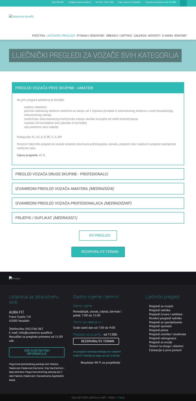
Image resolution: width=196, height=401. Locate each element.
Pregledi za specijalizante (165, 322)
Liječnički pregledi (61, 35)
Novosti (154, 35)
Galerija (140, 35)
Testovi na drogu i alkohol (166, 346)
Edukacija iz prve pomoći (165, 350)
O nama (167, 35)
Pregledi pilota (158, 330)
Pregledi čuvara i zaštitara (165, 314)
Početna (38, 35)
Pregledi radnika (159, 310)
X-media (120, 397)
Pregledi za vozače (161, 306)
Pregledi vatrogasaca (162, 338)
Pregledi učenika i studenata (167, 334)
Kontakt (180, 35)
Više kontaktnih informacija (37, 352)
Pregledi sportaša (160, 326)
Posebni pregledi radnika (165, 318)
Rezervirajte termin (99, 252)
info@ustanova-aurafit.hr (79, 2)
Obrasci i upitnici (119, 35)
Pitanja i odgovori (91, 35)
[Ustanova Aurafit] (21, 16)
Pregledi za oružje (160, 342)
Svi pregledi (99, 235)
